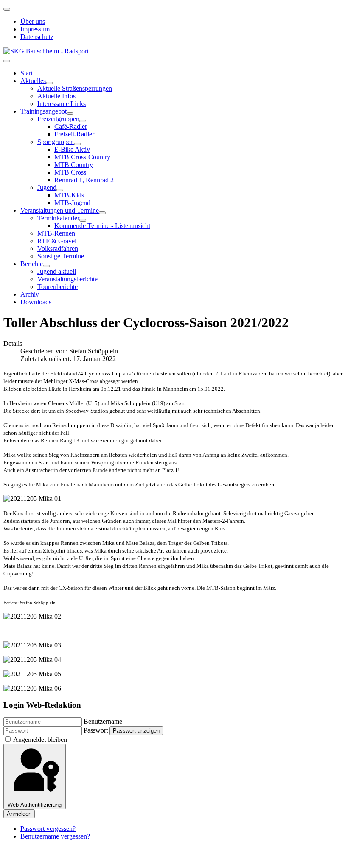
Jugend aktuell (56, 271)
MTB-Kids (69, 195)
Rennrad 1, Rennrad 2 (84, 179)
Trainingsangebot (43, 111)
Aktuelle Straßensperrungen (74, 88)
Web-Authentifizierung (35, 805)
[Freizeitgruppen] (82, 121)
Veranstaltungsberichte (67, 279)
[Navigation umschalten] (6, 9)
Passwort (96, 730)
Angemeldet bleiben (40, 739)
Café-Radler (70, 126)
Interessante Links (61, 103)
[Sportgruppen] (77, 144)
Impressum (35, 29)
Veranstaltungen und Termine (59, 210)
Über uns (32, 21)
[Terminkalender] (82, 220)
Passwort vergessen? (48, 828)
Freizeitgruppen (58, 118)
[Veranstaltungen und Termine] (102, 212)
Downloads (35, 301)
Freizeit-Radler (74, 134)
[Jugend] (59, 190)
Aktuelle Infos (56, 96)
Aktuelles (33, 80)
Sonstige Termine (60, 256)
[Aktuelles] (49, 83)
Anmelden (19, 814)
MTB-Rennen (56, 233)
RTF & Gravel (56, 240)
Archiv (29, 294)
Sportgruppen (55, 141)
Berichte (31, 263)
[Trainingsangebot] (70, 113)
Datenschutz (36, 36)
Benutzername (103, 721)
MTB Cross (70, 172)
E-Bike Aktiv (72, 149)
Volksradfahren (57, 248)
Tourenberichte (57, 286)
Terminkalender (58, 218)
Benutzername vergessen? (55, 836)
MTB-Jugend (72, 202)
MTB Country (73, 164)
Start (26, 73)
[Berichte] (46, 266)
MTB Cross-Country (82, 157)
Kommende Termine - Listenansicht (102, 225)
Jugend (46, 187)
